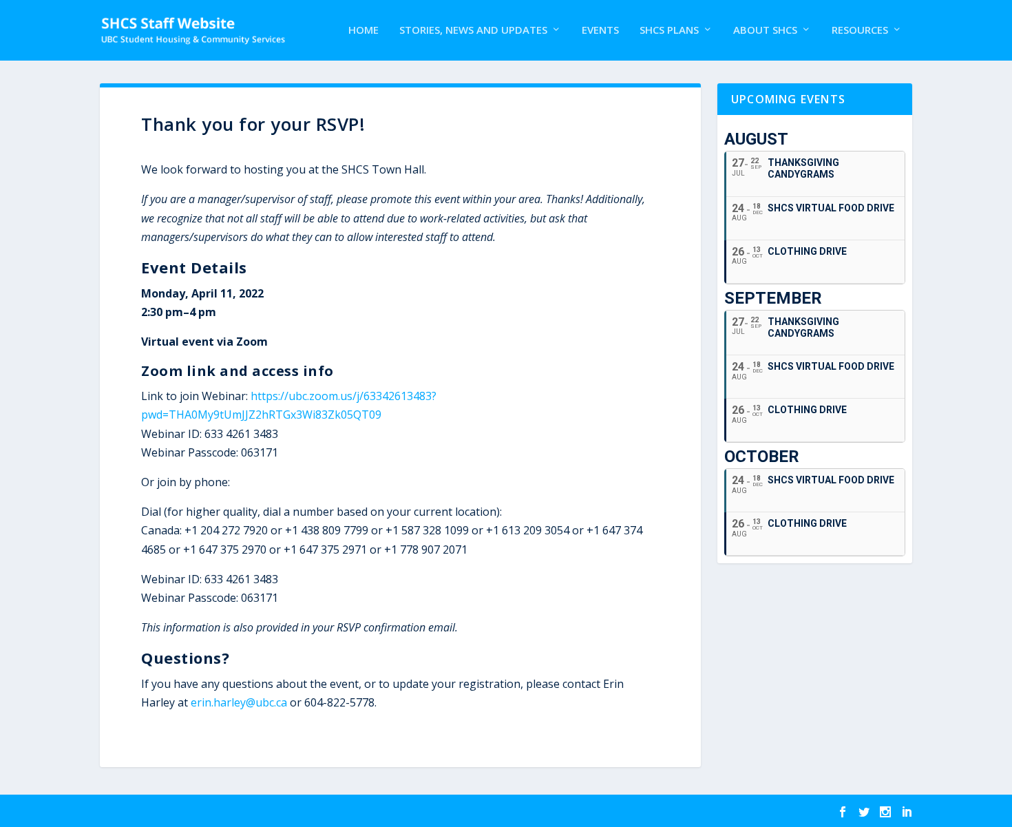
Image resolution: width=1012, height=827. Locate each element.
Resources (860, 30)
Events (600, 30)
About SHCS (765, 30)
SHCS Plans (669, 30)
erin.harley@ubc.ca (239, 702)
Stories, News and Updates (473, 30)
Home (363, 30)
